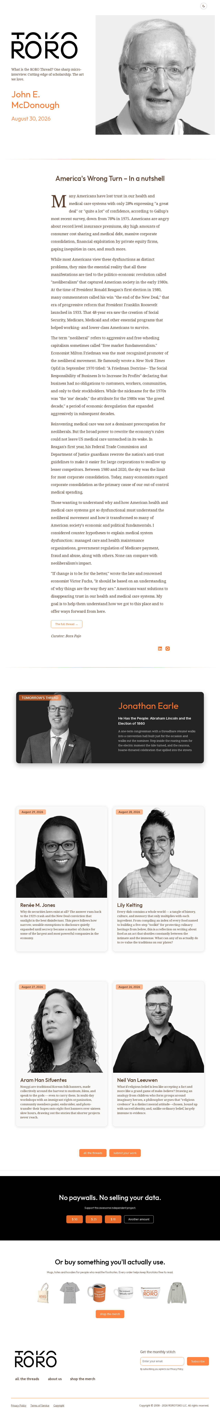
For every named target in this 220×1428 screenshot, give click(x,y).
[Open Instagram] (167, 650)
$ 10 (113, 1219)
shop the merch (110, 1314)
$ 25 (94, 1219)
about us (55, 1379)
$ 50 (75, 1219)
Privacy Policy (176, 1369)
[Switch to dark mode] (203, 6)
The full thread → (66, 624)
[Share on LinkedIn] (159, 648)
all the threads (93, 1153)
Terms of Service (39, 1405)
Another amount (138, 1219)
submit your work (125, 1153)
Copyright (58, 1405)
